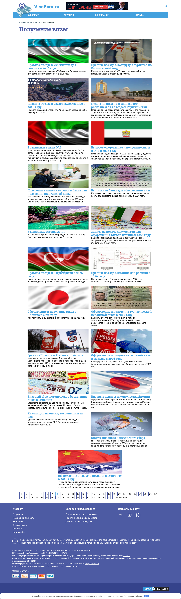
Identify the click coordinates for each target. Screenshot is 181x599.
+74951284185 (85, 550)
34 (52, 497)
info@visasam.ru (92, 564)
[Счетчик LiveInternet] (14, 589)
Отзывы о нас (20, 525)
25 (145, 494)
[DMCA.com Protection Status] (156, 589)
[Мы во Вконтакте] (121, 515)
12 (78, 494)
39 (78, 497)
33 (47, 497)
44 (104, 497)
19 (114, 494)
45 (109, 497)
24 (140, 494)
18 (109, 494)
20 (119, 494)
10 (68, 494)
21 (124, 494)
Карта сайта (19, 532)
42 (93, 497)
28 (21, 497)
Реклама (17, 528)
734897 (126, 556)
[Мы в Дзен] (138, 515)
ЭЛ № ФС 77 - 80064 (51, 558)
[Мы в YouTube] (130, 515)
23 (135, 494)
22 (130, 494)
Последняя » (121, 497)
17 (104, 494)
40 (83, 497)
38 (73, 497)
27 (155, 494)
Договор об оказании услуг (79, 521)
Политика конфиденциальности (81, 518)
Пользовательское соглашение (81, 514)
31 (37, 497)
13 (83, 494)
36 (62, 497)
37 (68, 497)
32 (42, 497)
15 (93, 494)
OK (146, 596)
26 (150, 494)
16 (99, 494)
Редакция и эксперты (23, 518)
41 (88, 497)
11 (73, 494)
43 (99, 497)
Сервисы (69, 15)
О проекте (18, 514)
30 (31, 497)
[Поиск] (166, 6)
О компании (102, 15)
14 (88, 494)
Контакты (18, 521)
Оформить (34, 15)
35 (57, 497)
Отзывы (139, 15)
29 (26, 497)
